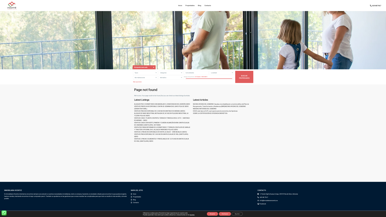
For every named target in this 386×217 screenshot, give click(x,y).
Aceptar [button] (212, 214)
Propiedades (190, 5)
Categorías (163, 73)
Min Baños (163, 77)
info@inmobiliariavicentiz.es (269, 200)
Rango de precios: (189, 76)
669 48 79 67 (264, 197)
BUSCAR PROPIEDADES (244, 77)
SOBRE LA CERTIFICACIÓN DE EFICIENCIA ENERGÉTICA (210, 113)
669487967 (376, 6)
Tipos (136, 73)
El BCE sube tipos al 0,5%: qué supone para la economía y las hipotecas (215, 111)
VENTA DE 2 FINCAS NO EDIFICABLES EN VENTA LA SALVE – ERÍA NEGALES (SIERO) (160, 132)
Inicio (180, 5)
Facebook (263, 204)
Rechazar (225, 214)
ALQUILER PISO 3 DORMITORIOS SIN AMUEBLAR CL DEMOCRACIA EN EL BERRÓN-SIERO (162, 104)
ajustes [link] (192, 215)
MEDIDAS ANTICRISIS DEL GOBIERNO (204, 109)
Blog (199, 5)
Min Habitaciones (140, 77)
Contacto (207, 5)
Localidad (214, 73)
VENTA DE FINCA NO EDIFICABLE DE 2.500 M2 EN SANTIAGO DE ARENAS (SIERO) (159, 111)
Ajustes (237, 214)
